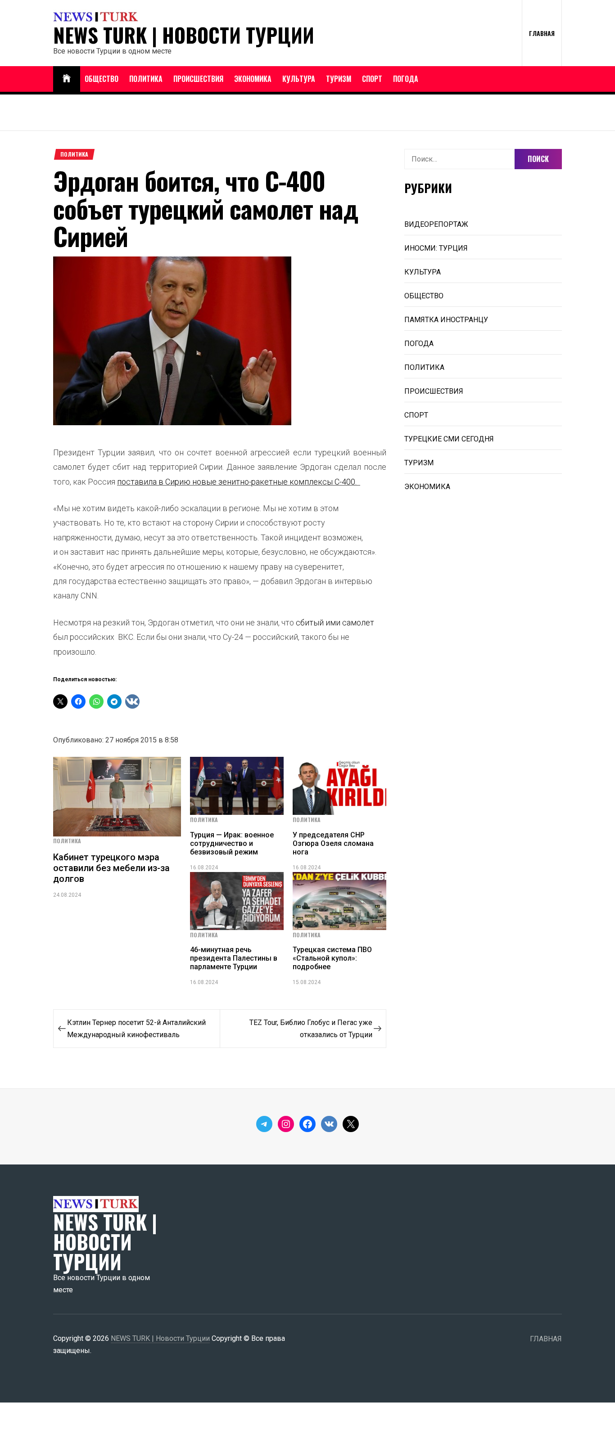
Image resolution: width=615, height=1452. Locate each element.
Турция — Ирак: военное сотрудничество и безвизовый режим (232, 843)
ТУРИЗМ (338, 78)
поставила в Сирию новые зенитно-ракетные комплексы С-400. (237, 481)
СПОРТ (372, 78)
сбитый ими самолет (335, 622)
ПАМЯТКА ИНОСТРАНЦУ (446, 319)
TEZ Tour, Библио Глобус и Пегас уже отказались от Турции (310, 1028)
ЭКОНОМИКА (252, 78)
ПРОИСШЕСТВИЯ (198, 78)
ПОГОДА (405, 78)
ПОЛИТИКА (146, 78)
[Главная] (66, 79)
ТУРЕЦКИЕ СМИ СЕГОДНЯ (449, 439)
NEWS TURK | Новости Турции (183, 35)
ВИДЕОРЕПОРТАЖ (436, 224)
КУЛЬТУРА (298, 78)
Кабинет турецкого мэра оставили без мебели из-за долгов (111, 868)
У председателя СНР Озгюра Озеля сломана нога (333, 843)
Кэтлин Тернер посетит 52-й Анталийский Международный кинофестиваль (136, 1028)
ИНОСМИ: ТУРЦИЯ (436, 248)
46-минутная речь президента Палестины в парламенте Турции (233, 958)
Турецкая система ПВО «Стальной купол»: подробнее (332, 958)
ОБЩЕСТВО (101, 78)
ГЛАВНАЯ (542, 33)
